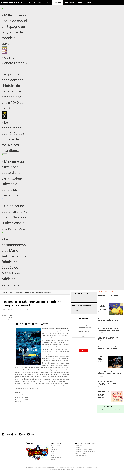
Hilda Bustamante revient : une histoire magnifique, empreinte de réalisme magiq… (108, 348)
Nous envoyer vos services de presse (83, 449)
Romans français (19, 292)
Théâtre (52, 447)
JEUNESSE (80, 2)
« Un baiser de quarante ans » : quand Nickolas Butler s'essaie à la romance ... (14, 217)
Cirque (52, 455)
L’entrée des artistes (55, 445)
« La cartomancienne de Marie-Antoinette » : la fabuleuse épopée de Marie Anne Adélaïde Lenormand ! (14, 262)
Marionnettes (54, 449)
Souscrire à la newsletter (80, 453)
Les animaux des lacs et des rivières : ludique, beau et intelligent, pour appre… (109, 329)
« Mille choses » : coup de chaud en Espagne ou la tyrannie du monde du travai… (108, 320)
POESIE (89, 2)
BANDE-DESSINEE (69, 2)
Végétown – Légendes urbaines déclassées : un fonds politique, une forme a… (109, 373)
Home (3, 292)
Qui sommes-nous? (79, 445)
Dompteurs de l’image (56, 457)
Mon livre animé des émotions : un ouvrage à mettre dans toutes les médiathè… (103, 394)
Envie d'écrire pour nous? (81, 455)
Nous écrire (77, 447)
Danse (52, 451)
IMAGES (48, 2)
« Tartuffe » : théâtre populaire (101, 358)
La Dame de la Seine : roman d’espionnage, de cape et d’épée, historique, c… (107, 383)
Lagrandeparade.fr (62, 329)
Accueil (28, 2)
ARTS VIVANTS (38, 2)
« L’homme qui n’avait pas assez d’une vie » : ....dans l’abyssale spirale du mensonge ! (13, 178)
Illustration (53, 459)
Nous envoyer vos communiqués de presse (85, 451)
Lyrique (52, 453)
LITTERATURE (57, 2)
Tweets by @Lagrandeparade (79, 310)
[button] (20, 323)
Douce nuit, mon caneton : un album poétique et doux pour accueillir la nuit (102, 306)
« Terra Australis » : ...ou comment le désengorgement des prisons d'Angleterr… (108, 338)
